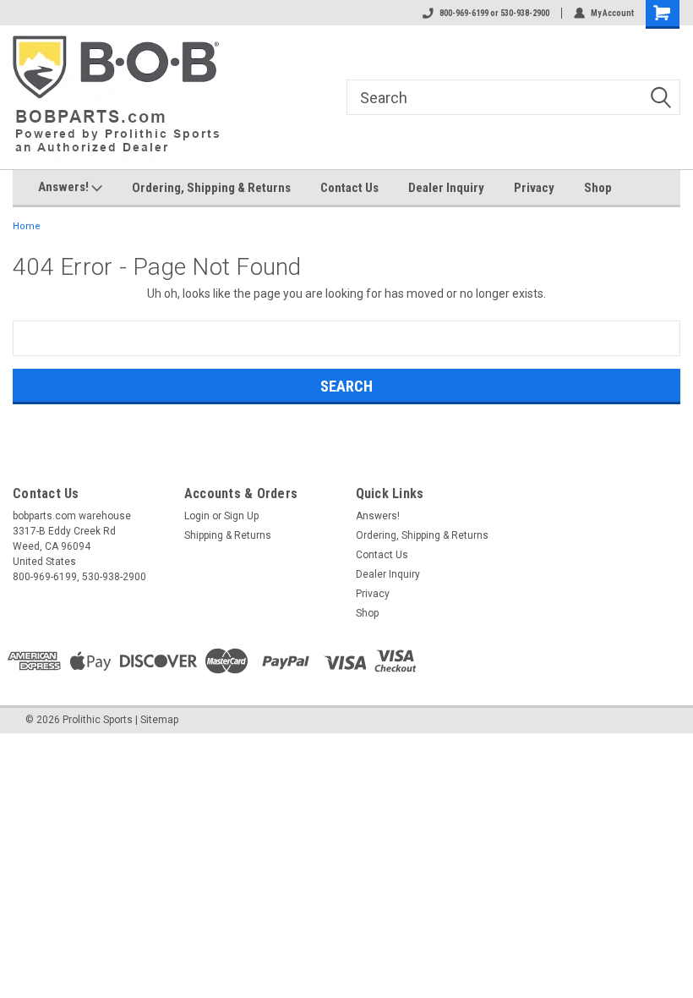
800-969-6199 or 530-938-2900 (494, 13)
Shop (598, 187)
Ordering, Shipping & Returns (211, 187)
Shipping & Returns (227, 535)
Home (27, 226)
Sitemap (159, 720)
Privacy (534, 187)
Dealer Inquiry (446, 187)
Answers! (64, 187)
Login (197, 516)
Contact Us (349, 187)
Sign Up (241, 516)
